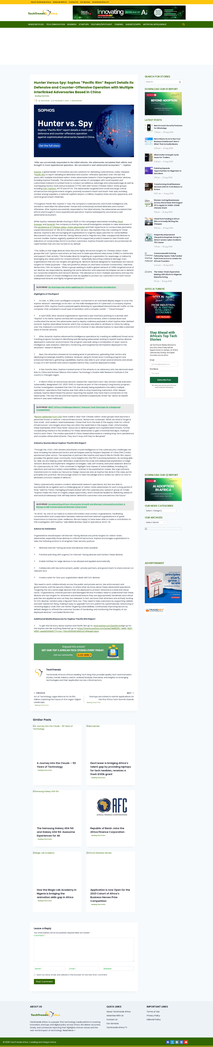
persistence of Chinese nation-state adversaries (61, 227)
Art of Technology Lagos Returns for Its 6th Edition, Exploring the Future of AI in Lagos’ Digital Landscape (57, 698)
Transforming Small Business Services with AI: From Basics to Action (168, 187)
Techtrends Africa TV (100, 2)
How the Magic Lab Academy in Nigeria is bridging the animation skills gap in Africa (56, 893)
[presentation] (57, 741)
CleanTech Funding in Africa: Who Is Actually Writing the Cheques (167, 221)
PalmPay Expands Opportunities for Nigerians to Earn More (167, 171)
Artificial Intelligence (154, 24)
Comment (39, 935)
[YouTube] (186, 1042)
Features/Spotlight (101, 24)
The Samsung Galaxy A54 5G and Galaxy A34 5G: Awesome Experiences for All (56, 832)
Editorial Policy (154, 1019)
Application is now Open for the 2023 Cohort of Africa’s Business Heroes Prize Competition (110, 895)
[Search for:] (164, 81)
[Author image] (36, 101)
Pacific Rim (40, 174)
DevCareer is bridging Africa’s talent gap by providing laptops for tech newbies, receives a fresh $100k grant (110, 768)
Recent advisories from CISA (48, 416)
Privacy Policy (153, 1015)
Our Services (85, 2)
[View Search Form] (183, 24)
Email (72, 968)
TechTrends (45, 101)
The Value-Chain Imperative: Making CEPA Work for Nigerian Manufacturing (168, 274)
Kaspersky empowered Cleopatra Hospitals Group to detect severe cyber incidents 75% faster (167, 238)
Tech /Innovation (55, 24)
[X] (172, 1042)
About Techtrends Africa (41, 2)
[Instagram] (177, 1042)
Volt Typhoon (49, 188)
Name (38, 968)
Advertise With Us (60, 2)
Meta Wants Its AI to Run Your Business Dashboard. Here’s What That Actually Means (167, 141)
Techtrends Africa (39, 1022)
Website (108, 968)
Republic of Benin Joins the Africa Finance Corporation (107, 830)
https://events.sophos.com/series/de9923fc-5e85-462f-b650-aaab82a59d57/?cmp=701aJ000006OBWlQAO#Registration (83, 630)
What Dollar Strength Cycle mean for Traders (166, 156)
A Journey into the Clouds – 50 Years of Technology (56, 764)
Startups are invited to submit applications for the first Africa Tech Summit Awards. (111, 696)
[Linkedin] (181, 1042)
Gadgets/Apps (133, 24)
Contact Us (73, 2)
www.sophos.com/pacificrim (107, 625)
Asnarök (51, 224)
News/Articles (36, 24)
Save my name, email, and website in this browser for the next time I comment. (72, 975)
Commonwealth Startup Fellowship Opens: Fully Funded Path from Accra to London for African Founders (168, 257)
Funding (119, 24)
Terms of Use (153, 1011)
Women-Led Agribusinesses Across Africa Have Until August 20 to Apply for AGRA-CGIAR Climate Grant (168, 204)
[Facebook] (168, 1042)
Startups (84, 24)
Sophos (37, 171)
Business (71, 24)
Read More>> (69, 1030)
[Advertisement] (106, 46)
